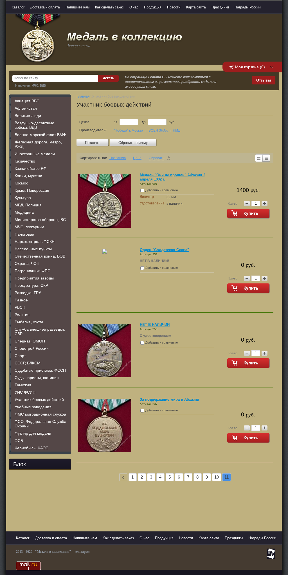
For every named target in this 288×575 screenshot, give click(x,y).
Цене (137, 158)
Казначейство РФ (30, 168)
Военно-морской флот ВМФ (40, 134)
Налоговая (24, 234)
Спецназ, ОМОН (30, 341)
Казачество (25, 161)
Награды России (248, 7)
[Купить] (248, 214)
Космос (21, 183)
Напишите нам (77, 7)
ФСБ (19, 440)
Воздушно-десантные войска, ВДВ (34, 125)
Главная (83, 96)
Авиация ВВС (27, 101)
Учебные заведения (33, 407)
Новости (174, 7)
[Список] (258, 158)
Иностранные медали (35, 154)
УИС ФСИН (25, 392)
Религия (22, 314)
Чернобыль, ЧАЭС (31, 448)
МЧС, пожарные (29, 227)
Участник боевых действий (39, 399)
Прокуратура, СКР (31, 285)
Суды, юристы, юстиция (37, 377)
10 (216, 477)
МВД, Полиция (28, 205)
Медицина (24, 212)
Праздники (220, 7)
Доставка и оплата (45, 7)
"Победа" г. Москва (128, 130)
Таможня (23, 385)
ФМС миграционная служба (40, 414)
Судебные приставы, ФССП (40, 370)
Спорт (20, 355)
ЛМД (176, 130)
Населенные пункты (33, 249)
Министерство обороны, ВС (40, 219)
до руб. (158, 122)
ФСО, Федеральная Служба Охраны (40, 423)
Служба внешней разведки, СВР (40, 331)
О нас (133, 7)
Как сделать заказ (109, 7)
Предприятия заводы (34, 278)
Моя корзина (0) (250, 67)
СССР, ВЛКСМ (27, 363)
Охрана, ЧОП (27, 263)
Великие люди (28, 115)
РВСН (20, 307)
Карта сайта (196, 7)
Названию (117, 158)
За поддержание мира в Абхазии (169, 399)
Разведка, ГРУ (28, 292)
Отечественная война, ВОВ (40, 256)
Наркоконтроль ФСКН (35, 241)
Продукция (152, 7)
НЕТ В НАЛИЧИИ (155, 325)
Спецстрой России (32, 348)
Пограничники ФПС (32, 271)
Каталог (18, 7)
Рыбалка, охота (29, 322)
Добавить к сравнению (161, 190)
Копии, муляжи (28, 175)
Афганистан (26, 108)
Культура (23, 197)
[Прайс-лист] (266, 158)
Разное (21, 300)
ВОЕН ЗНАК (158, 130)
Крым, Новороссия (32, 190)
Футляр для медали (33, 433)
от (116, 122)
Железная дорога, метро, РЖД (38, 144)
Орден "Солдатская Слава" (164, 250)
